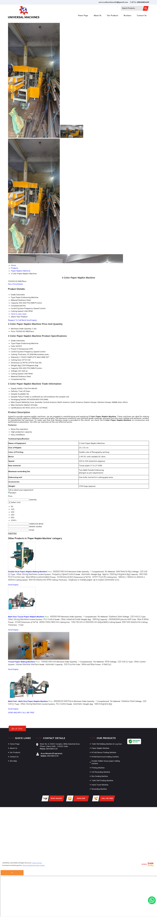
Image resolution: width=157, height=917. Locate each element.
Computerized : (99, 571)
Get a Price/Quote (15, 284)
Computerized (16, 379)
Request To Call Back (17, 320)
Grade (13, 340)
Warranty (15, 357)
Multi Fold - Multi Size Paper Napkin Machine (28, 701)
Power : (61, 577)
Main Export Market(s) (20, 402)
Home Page (83, 16)
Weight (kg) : (110, 574)
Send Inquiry (31, 320)
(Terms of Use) (37, 863)
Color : (35, 577)
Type (13, 343)
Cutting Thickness (18, 354)
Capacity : (115, 619)
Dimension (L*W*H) (19, 362)
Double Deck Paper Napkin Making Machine (27, 571)
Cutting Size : (83, 622)
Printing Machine (98, 768)
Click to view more (18, 314)
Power (13, 349)
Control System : (56, 574)
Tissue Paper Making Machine (21, 662)
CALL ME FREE (27, 712)
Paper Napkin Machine (100, 748)
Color (13, 346)
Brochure (127, 16)
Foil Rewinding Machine (100, 772)
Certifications (16, 408)
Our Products (112, 16)
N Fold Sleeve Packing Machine (103, 752)
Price (13, 331)
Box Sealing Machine (99, 776)
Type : (24, 574)
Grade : (83, 574)
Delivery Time (17, 391)
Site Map (13, 761)
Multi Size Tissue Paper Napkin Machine (26, 616)
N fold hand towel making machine (105, 757)
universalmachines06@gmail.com (113, 2)
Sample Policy (17, 396)
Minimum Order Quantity (21, 328)
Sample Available (18, 394)
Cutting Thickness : (85, 580)
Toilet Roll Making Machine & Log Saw (106, 744)
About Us (97, 16)
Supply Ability (17, 388)
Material (14, 376)
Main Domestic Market (20, 405)
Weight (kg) (16, 365)
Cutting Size (16, 360)
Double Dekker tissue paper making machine (105, 762)
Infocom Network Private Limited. (34, 865)
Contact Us (141, 16)
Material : (120, 571)
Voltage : (132, 616)
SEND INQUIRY (14, 712)
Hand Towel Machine (99, 785)
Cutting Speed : (33, 580)
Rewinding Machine (99, 789)
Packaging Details (18, 399)
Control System (17, 351)
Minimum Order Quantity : (79, 571)
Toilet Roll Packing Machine (102, 780)
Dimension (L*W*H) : (90, 577)
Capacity (14, 368)
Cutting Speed (17, 374)
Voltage (14, 371)
